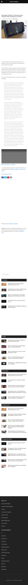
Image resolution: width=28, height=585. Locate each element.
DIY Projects (10, 223)
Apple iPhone (4, 538)
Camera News (4, 544)
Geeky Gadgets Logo (5, 520)
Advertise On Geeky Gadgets (7, 506)
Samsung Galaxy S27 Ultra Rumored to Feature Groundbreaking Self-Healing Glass (17, 432)
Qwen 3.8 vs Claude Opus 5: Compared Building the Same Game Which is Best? (16, 295)
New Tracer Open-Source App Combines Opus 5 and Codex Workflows (16, 346)
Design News (4, 549)
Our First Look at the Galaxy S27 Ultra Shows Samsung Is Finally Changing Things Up (16, 426)
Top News (15, 223)
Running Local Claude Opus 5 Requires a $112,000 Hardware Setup (16, 341)
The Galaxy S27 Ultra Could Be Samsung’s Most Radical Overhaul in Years (17, 415)
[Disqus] (14, 255)
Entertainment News (5, 552)
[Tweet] (5, 178)
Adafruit (6, 174)
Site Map (3, 526)
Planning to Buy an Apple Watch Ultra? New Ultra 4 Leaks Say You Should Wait (17, 460)
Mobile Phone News (5, 561)
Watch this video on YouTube (8, 164)
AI (1, 533)
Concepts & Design (5, 547)
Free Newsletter (4, 517)
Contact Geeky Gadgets (6, 512)
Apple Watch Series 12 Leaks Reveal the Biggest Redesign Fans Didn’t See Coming (17, 392)
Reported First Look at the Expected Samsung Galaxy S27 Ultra (15, 284)
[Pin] (8, 178)
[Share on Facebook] (2, 178)
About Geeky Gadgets (5, 503)
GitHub (10, 174)
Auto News (3, 541)
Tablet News (3, 569)
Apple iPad (3, 535)
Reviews (3, 563)
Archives (3, 509)
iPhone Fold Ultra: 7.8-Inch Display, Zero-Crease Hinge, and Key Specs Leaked (16, 386)
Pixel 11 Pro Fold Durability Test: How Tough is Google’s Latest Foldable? (16, 357)
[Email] (11, 178)
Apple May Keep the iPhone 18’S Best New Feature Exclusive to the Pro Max (17, 290)
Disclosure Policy (4, 514)
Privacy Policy (4, 523)
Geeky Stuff (3, 555)
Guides (2, 558)
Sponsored (3, 566)
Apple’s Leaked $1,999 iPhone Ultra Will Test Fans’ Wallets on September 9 (16, 397)
